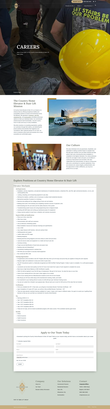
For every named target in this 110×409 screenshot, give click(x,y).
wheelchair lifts (17, 117)
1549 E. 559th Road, (84, 386)
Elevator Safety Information (42, 389)
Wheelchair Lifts (61, 392)
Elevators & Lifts (69, 5)
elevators (31, 115)
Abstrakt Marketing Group (21, 407)
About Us (38, 384)
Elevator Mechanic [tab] (22, 186)
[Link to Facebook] (95, 1)
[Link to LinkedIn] (93, 1)
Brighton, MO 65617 (84, 389)
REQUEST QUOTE (77, 1)
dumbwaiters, (27, 117)
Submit (20, 364)
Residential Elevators (62, 386)
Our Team (38, 386)
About (78, 5)
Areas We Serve (88, 5)
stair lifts (36, 115)
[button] (95, 5)
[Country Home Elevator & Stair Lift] (16, 6)
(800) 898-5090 (87, 1)
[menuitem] (77, 1)
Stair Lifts (59, 389)
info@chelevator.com (84, 395)
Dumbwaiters (60, 395)
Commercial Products (62, 384)
